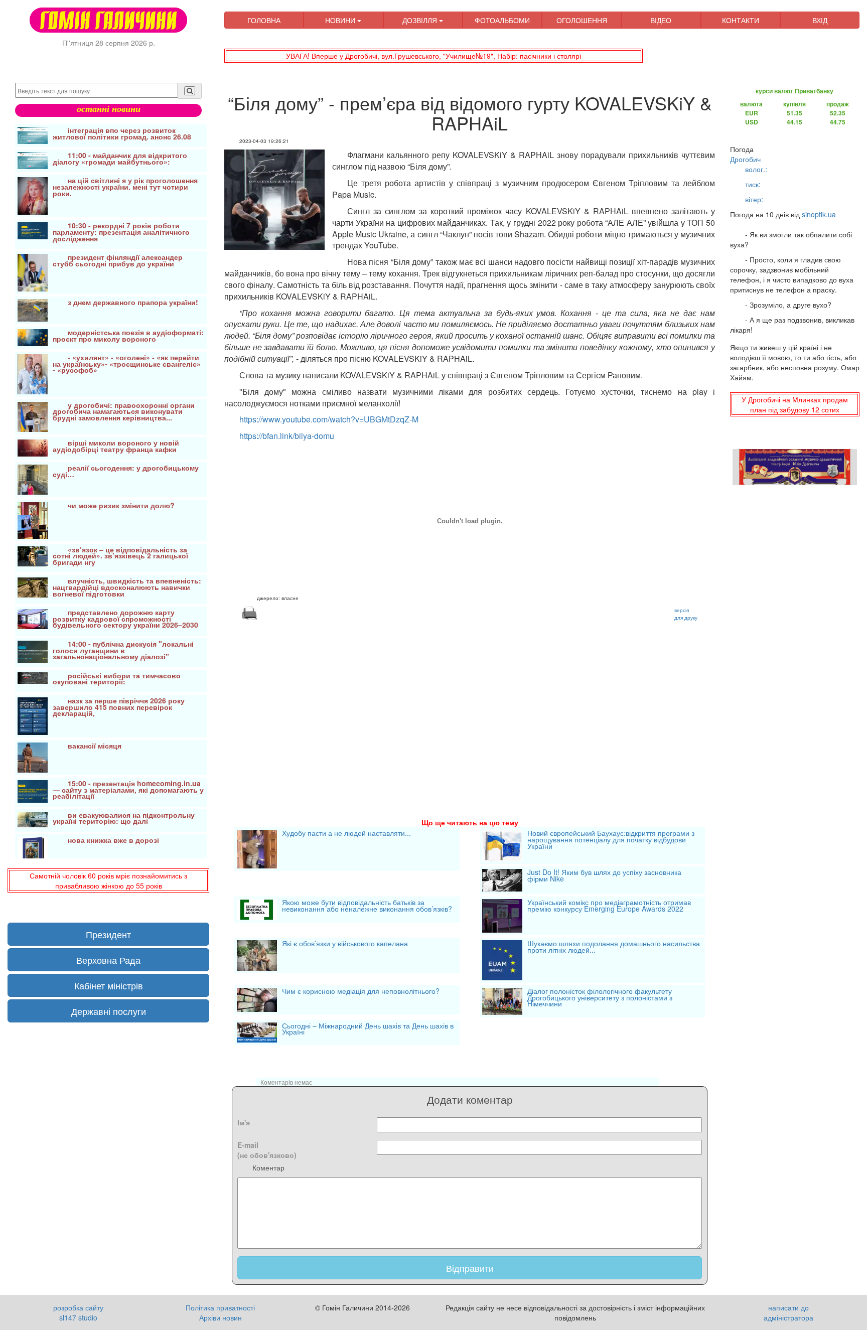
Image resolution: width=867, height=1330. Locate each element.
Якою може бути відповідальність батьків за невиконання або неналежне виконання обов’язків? (367, 906)
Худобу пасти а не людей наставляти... (346, 834)
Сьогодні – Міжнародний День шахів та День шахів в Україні (368, 1029)
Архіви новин (220, 1317)
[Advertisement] (469, 707)
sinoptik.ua (819, 214)
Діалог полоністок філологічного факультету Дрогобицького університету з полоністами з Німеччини (599, 998)
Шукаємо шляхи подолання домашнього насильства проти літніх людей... (613, 947)
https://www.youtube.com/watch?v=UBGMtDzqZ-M (328, 419)
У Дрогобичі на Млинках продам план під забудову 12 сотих (795, 404)
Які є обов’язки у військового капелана (345, 944)
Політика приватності (220, 1307)
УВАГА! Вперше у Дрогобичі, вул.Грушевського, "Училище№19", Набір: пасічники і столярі (433, 56)
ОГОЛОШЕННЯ (581, 20)
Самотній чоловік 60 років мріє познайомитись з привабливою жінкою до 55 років (108, 880)
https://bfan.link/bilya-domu (286, 435)
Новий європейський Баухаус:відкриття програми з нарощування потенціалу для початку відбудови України (610, 840)
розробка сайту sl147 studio (78, 1312)
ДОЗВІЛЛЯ (420, 20)
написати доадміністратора (788, 1312)
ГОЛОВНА (263, 20)
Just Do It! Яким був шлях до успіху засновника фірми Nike (604, 876)
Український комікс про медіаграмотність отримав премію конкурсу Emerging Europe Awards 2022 (609, 906)
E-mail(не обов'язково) (267, 1150)
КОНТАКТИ (740, 20)
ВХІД (819, 20)
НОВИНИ (341, 20)
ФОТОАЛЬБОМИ (502, 20)
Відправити (470, 1267)
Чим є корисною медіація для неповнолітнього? (361, 992)
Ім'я (243, 1122)
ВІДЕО (660, 20)
